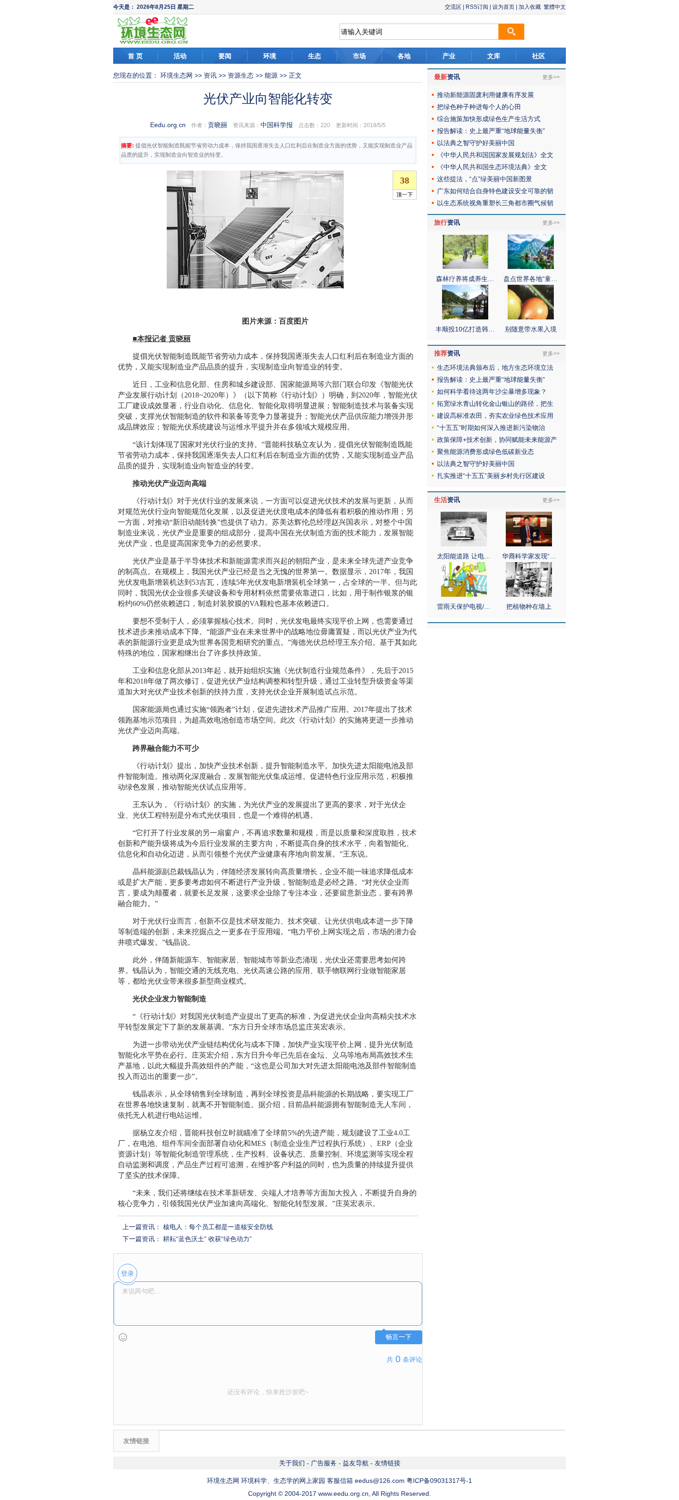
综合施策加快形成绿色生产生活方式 (488, 118)
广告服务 (324, 1463)
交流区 (453, 7)
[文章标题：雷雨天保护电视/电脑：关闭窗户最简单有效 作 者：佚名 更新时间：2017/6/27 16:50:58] (464, 594)
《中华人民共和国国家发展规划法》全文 (495, 155)
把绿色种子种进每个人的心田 (479, 106)
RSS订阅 (477, 7)
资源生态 (241, 75)
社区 (538, 56)
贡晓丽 (217, 125)
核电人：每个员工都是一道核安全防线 (218, 1227)
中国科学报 (277, 125)
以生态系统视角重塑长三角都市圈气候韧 (495, 203)
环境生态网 (176, 75)
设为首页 (503, 7)
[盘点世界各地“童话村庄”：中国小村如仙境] (531, 266)
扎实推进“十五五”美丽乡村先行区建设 (491, 475)
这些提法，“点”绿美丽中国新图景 (484, 179)
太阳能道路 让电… (464, 556)
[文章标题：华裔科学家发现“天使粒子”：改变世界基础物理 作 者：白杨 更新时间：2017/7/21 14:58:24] (529, 544)
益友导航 (356, 1463)
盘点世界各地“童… (530, 278)
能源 (271, 75)
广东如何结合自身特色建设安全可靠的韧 (495, 191)
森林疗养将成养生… (465, 278)
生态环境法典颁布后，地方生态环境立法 (495, 367)
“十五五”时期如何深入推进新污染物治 (491, 427)
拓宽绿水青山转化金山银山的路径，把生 (495, 403)
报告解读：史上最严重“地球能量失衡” (491, 131)
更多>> (551, 77)
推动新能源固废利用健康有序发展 (485, 94)
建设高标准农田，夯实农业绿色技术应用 (495, 415)
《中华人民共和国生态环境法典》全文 (492, 167)
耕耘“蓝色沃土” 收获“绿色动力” (207, 1239)
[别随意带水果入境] (531, 317)
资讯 (210, 75)
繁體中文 (555, 7)
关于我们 (292, 1463)
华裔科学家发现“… (529, 556)
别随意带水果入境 (531, 329)
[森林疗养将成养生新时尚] (465, 266)
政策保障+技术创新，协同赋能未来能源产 (497, 439)
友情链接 (387, 1463)
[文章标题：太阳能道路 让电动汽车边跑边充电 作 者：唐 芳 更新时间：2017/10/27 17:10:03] (464, 544)
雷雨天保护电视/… (464, 606)
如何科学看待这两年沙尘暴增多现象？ (492, 391)
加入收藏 (530, 7)
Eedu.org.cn (168, 125)
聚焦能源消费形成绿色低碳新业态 (485, 451)
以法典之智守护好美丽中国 (476, 143)
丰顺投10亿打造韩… (465, 329)
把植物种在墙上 (529, 606)
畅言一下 (399, 1337)
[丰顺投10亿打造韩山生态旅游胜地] (465, 317)
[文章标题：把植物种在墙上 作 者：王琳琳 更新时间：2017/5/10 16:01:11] (529, 594)
